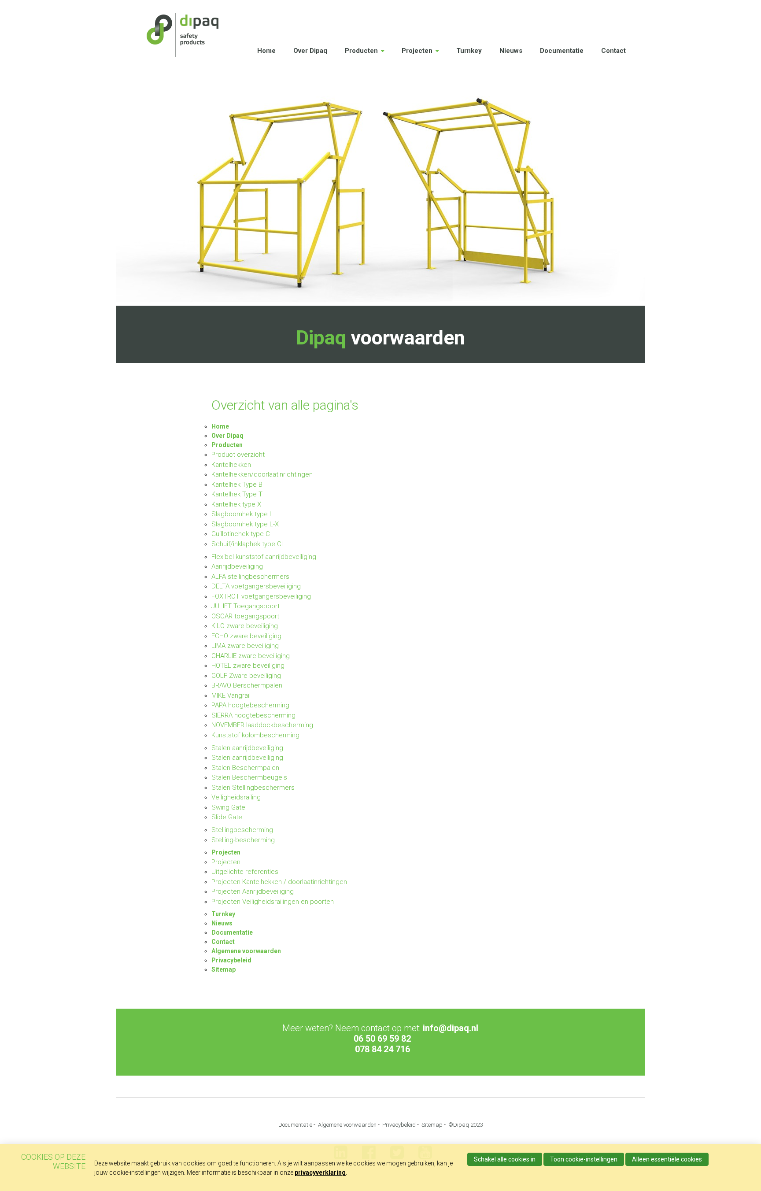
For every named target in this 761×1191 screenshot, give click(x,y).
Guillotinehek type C (240, 534)
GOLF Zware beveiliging (246, 676)
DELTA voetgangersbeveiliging (256, 586)
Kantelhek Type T (236, 494)
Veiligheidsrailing (236, 797)
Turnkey (469, 51)
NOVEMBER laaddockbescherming (262, 725)
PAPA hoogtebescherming (250, 705)
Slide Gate (226, 817)
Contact (613, 51)
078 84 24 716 (382, 1049)
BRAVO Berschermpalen (246, 685)
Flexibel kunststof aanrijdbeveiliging (263, 557)
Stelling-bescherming (243, 840)
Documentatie (562, 51)
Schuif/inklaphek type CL (248, 544)
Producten (361, 51)
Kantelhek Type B (236, 484)
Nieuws (510, 51)
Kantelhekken (231, 465)
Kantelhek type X (236, 504)
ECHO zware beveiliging (246, 636)
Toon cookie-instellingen (583, 1159)
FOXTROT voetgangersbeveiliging (261, 596)
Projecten (417, 51)
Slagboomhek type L (242, 514)
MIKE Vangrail (231, 695)
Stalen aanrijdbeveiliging (247, 748)
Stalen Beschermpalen (245, 768)
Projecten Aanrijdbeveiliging (252, 891)
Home (266, 51)
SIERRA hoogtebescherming (253, 715)
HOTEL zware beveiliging (247, 665)
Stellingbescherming (242, 830)
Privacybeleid (231, 960)
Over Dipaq (310, 51)
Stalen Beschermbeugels (249, 777)
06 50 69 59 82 (382, 1038)
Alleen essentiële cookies (667, 1159)
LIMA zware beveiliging (245, 646)
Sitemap (223, 969)
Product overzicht (238, 455)
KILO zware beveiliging (244, 626)
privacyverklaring (320, 1172)
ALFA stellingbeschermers (250, 577)
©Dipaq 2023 (465, 1124)
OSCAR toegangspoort (245, 616)
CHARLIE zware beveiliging (250, 656)
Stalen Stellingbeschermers (253, 788)
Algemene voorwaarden (246, 950)
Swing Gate (228, 807)
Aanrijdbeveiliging (237, 566)
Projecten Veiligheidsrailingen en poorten (272, 902)
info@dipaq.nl (450, 1028)
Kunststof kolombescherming (255, 735)
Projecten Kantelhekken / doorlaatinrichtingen (279, 882)
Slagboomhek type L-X (245, 524)
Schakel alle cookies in (505, 1159)
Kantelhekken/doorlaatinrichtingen (262, 474)
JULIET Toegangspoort (245, 606)
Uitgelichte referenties (244, 872)
